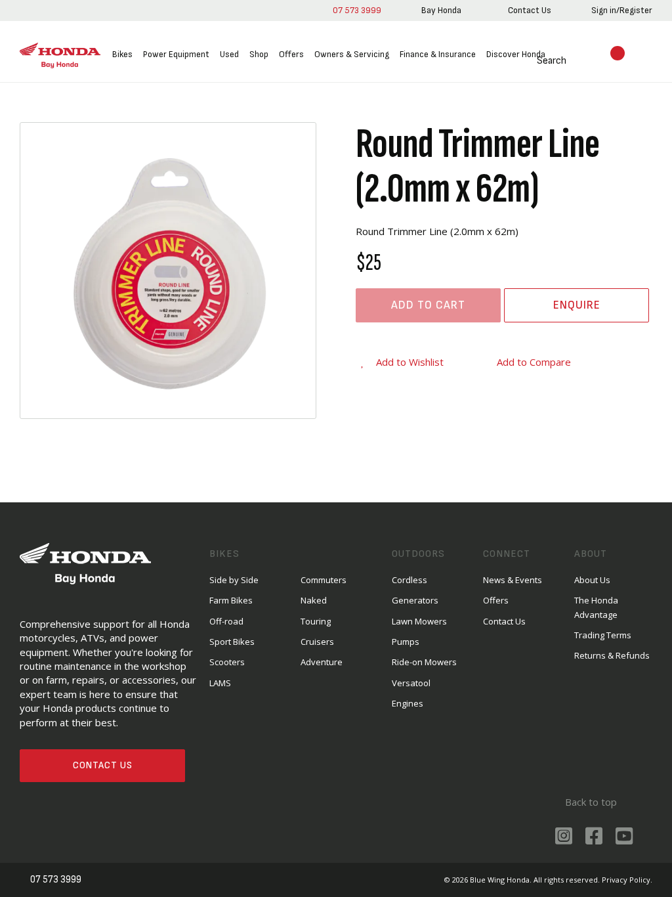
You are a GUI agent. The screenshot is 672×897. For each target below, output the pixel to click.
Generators (415, 600)
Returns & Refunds (612, 655)
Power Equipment (176, 54)
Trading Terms (602, 635)
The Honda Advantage (596, 607)
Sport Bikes (232, 641)
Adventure (322, 662)
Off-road (226, 621)
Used (229, 54)
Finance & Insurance (438, 54)
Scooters (227, 662)
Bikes (122, 54)
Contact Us (103, 765)
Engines (407, 703)
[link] (441, 10)
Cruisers (317, 641)
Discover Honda (515, 54)
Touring (316, 621)
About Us (592, 580)
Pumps (405, 641)
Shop (258, 54)
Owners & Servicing (351, 54)
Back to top (591, 801)
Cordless (409, 580)
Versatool (411, 683)
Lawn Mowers (419, 621)
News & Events (512, 580)
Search (551, 61)
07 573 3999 (357, 10)
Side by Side (234, 580)
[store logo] (60, 55)
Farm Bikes (231, 600)
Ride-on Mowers (424, 662)
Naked (314, 600)
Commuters (323, 580)
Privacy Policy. (627, 880)
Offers (291, 54)
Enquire (576, 305)
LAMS (220, 683)
